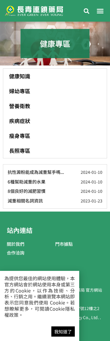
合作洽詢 (15, 253)
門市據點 (64, 244)
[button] (100, 10)
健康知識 (19, 76)
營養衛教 (19, 106)
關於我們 (15, 244)
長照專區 (19, 150)
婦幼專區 (19, 91)
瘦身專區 (19, 135)
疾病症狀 (19, 120)
